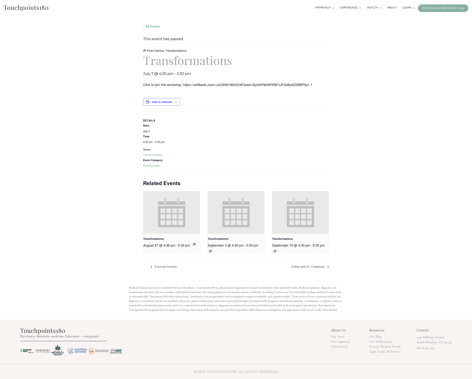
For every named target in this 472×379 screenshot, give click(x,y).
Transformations (152, 155)
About (392, 8)
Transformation (152, 165)
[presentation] (171, 212)
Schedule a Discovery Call (443, 9)
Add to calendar (162, 102)
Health (372, 8)
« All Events (151, 26)
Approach (322, 8)
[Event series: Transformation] (194, 244)
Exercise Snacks (165, 266)
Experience (349, 8)
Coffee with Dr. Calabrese (308, 266)
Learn (407, 8)
